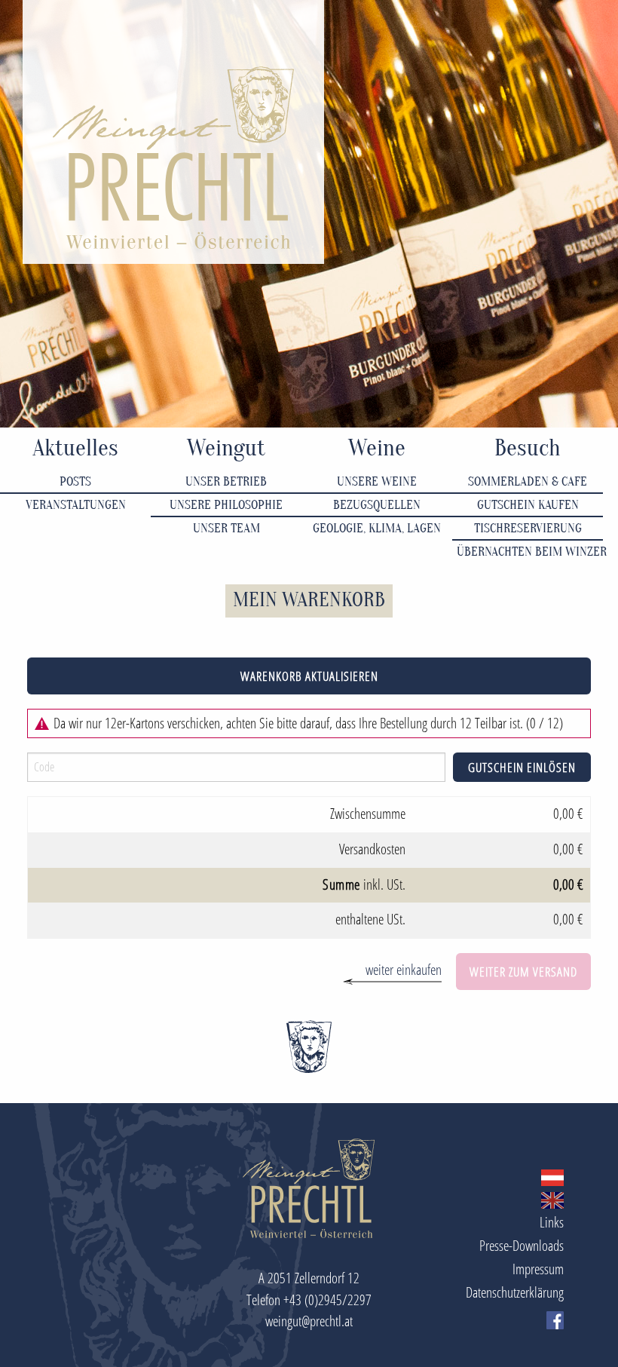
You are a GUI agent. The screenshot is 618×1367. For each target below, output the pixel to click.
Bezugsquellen (377, 505)
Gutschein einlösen (522, 767)
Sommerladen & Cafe (527, 481)
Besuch (527, 448)
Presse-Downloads (521, 1245)
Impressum (538, 1268)
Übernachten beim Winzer (530, 551)
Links (552, 1222)
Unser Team (226, 528)
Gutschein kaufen (528, 505)
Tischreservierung (528, 528)
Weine (376, 448)
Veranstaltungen (76, 505)
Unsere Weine (377, 481)
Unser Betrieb (226, 481)
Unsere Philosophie (226, 505)
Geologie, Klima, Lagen (377, 528)
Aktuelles (75, 448)
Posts (75, 481)
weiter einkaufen (404, 969)
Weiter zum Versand (523, 971)
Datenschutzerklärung (515, 1292)
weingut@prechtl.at (309, 1320)
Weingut (226, 448)
